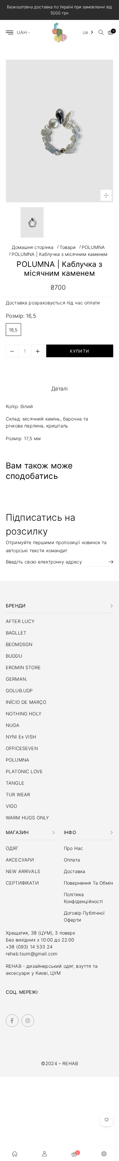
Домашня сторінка (32, 247)
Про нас (73, 848)
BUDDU (14, 656)
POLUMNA (93, 247)
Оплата (72, 860)
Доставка (17, 303)
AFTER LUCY (20, 621)
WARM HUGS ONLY (27, 817)
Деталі (59, 389)
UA (85, 32)
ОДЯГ (12, 848)
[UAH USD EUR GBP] (26, 32)
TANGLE (15, 783)
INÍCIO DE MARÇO (26, 702)
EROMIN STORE (23, 667)
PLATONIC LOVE (24, 771)
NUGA (13, 725)
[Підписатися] (109, 562)
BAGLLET (16, 633)
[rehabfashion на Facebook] (12, 1021)
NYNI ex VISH (21, 737)
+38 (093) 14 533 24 (29, 947)
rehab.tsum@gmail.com (31, 954)
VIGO (11, 806)
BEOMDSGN (19, 644)
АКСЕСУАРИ (20, 860)
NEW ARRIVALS (23, 871)
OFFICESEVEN (22, 748)
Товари (68, 247)
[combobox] (88, 32)
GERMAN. (16, 679)
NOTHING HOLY (23, 714)
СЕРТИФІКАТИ (22, 883)
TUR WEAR (18, 794)
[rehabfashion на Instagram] (27, 1021)
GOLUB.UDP (19, 690)
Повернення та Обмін (88, 883)
